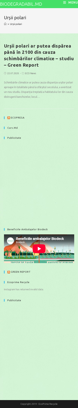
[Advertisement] (39, 182)
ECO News (30, 73)
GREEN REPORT (21, 271)
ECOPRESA (18, 117)
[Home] (5, 24)
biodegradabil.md (21, 4)
